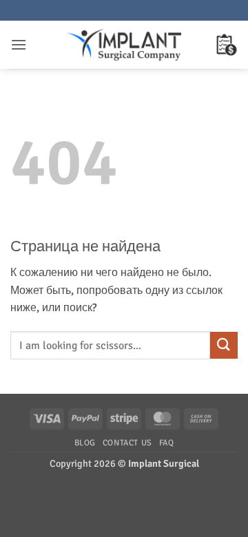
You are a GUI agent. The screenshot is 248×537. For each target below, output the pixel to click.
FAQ (166, 442)
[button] (18, 44)
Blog (85, 442)
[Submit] (224, 345)
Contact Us (127, 442)
